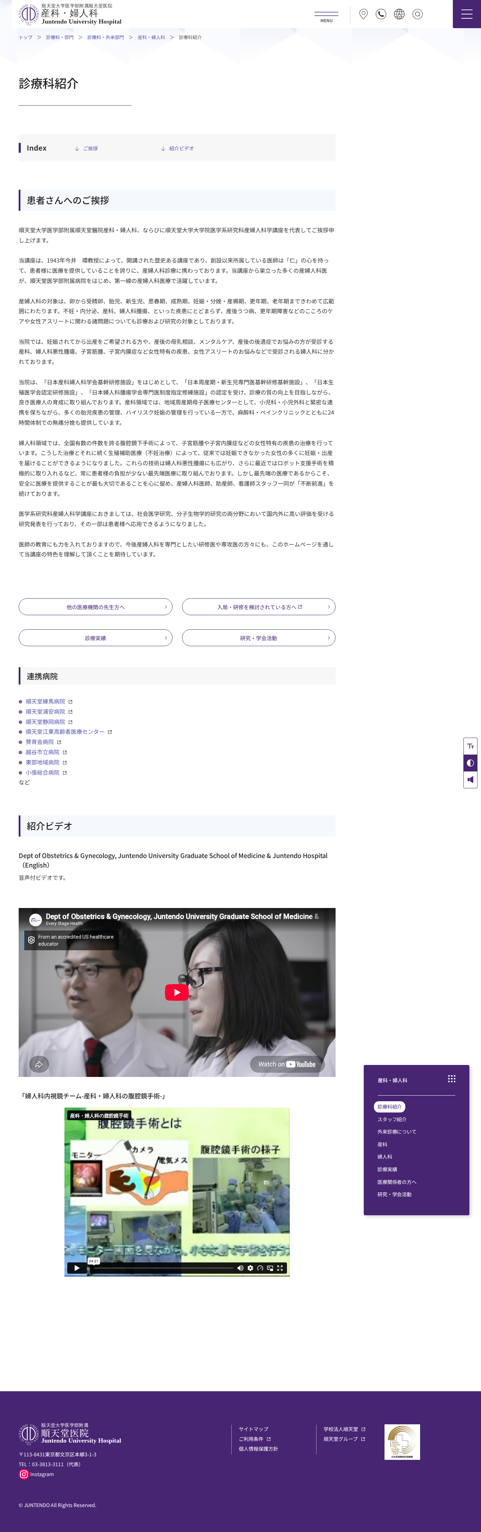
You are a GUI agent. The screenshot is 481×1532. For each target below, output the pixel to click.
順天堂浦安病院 (45, 711)
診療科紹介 (389, 1106)
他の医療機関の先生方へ (96, 607)
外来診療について (397, 1131)
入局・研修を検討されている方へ (256, 607)
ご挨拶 (90, 148)
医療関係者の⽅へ (397, 1181)
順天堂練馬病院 (45, 701)
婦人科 (384, 1156)
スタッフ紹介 (392, 1119)
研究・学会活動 (258, 638)
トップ (25, 37)
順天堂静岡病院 (45, 721)
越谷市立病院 (43, 752)
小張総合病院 (43, 772)
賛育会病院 (40, 741)
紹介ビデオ (181, 148)
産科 (382, 1144)
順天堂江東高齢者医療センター (65, 731)
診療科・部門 (60, 37)
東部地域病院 (43, 762)
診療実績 (95, 638)
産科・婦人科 (151, 37)
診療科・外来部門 (105, 37)
